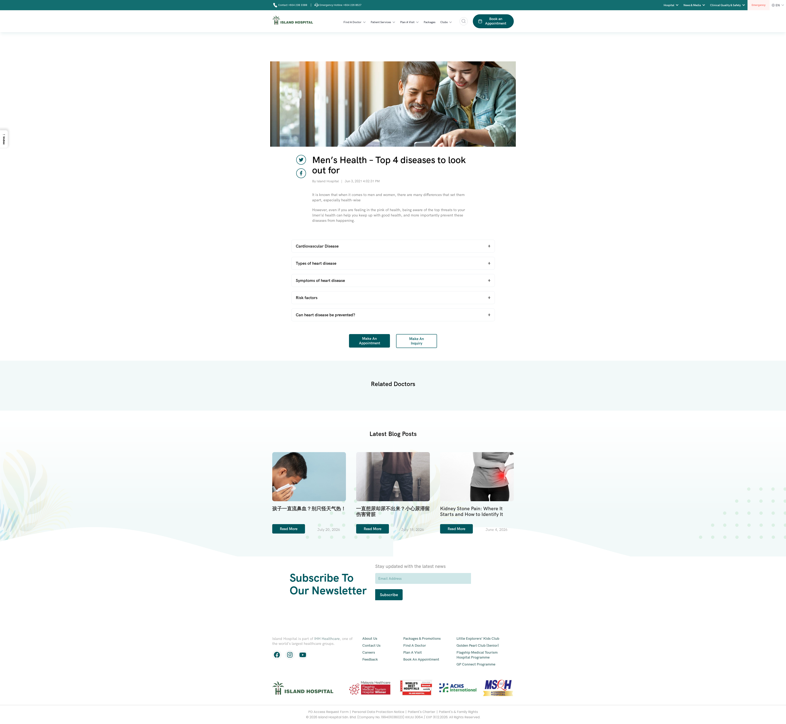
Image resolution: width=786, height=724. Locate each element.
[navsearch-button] (464, 21)
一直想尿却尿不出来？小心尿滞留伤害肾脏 (393, 511)
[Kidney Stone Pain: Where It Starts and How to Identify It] (477, 475)
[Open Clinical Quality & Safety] (743, 5)
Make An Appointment (369, 340)
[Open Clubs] (450, 22)
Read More (288, 528)
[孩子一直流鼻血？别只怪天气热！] (309, 475)
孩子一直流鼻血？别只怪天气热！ (309, 508)
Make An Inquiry (416, 341)
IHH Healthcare (327, 638)
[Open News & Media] (703, 5)
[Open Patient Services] (393, 22)
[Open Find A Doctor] (364, 22)
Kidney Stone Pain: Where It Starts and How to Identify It (471, 511)
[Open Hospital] (677, 5)
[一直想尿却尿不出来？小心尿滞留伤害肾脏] (393, 475)
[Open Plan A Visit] (417, 22)
